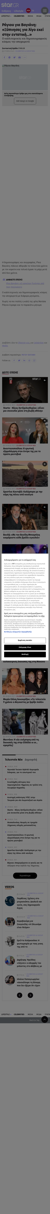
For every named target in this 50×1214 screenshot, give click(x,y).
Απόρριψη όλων (25, 647)
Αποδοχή (25, 654)
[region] (25, 607)
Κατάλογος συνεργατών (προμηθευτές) (18, 632)
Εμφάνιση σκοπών (25, 640)
